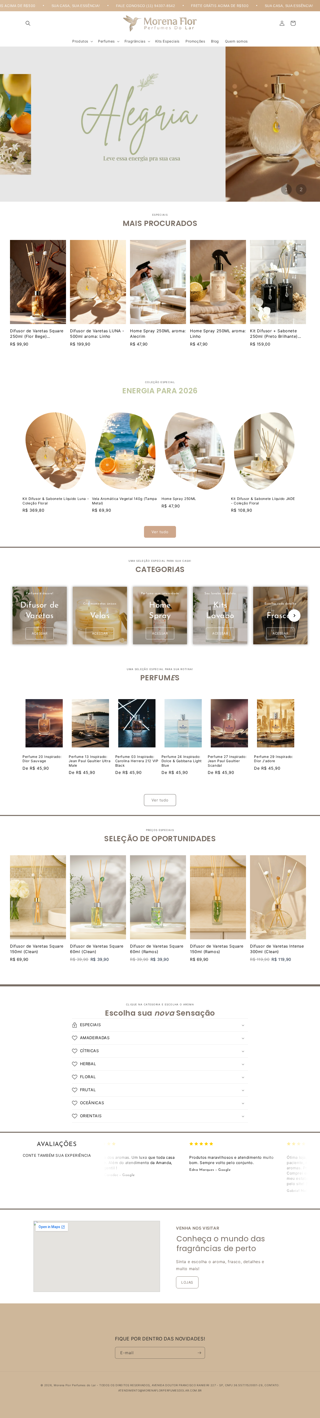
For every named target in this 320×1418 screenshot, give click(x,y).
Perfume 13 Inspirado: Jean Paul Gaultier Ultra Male (89, 761)
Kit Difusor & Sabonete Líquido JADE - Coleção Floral (263, 501)
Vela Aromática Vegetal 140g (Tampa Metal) (124, 501)
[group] (39, 615)
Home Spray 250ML (179, 499)
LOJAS (187, 1282)
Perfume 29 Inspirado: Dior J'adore (273, 759)
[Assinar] (199, 1353)
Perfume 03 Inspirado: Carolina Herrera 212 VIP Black (136, 761)
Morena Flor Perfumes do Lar (75, 1385)
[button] (28, 23)
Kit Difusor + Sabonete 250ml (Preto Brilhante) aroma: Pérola (274, 336)
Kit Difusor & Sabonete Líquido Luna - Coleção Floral (55, 501)
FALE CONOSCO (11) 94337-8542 (82, 6)
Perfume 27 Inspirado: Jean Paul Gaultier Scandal (227, 761)
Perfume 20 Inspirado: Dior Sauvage (42, 759)
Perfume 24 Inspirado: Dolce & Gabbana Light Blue (182, 761)
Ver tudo (160, 531)
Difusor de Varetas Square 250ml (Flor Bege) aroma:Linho (37, 336)
